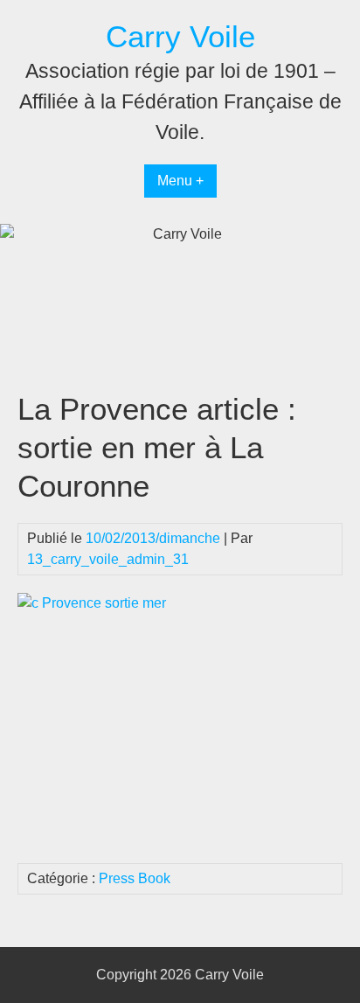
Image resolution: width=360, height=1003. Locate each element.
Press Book (134, 878)
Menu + (180, 180)
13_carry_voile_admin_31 (108, 559)
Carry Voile (180, 36)
